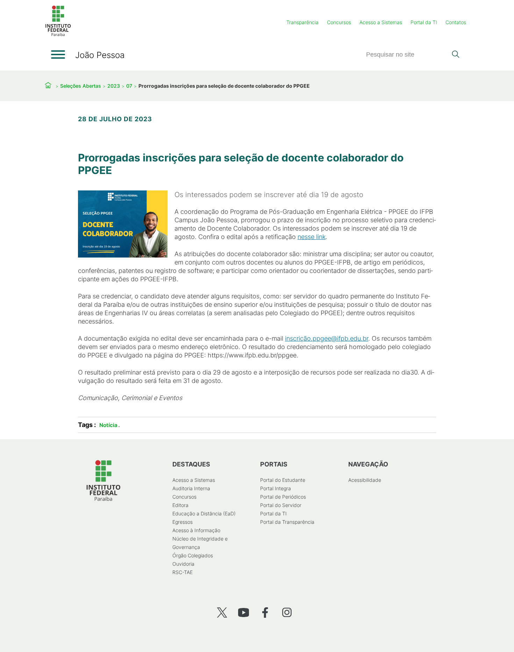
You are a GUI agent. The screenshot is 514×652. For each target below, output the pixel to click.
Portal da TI (424, 22)
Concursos (339, 22)
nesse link (312, 236)
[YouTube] (243, 612)
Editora (180, 505)
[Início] (58, 34)
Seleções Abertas (80, 86)
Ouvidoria (183, 564)
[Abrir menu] (58, 54)
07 (129, 86)
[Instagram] (287, 612)
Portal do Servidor (280, 505)
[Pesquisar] (455, 55)
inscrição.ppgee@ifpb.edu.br (326, 338)
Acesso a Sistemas (380, 22)
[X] (222, 612)
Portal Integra (275, 488)
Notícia (108, 425)
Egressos (182, 522)
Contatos (455, 22)
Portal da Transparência (287, 522)
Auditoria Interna (191, 488)
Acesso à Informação (196, 530)
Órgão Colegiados (192, 555)
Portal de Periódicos (283, 497)
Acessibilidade (364, 480)
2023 (113, 86)
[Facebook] (265, 612)
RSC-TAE (182, 572)
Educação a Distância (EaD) (204, 513)
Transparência (302, 22)
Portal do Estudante (282, 480)
